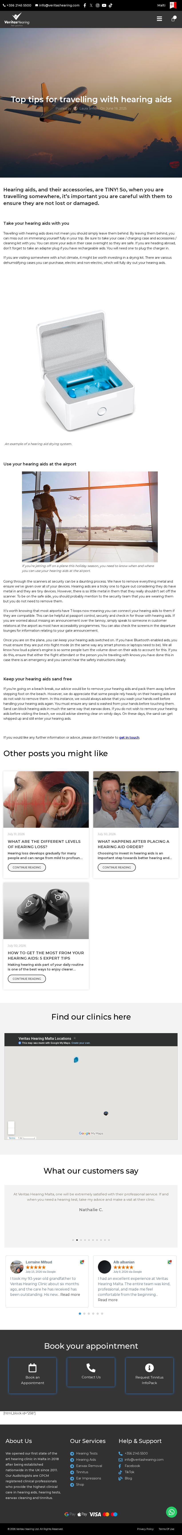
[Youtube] (104, 5)
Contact (91, 1377)
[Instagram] (98, 5)
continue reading (27, 867)
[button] (73, 1240)
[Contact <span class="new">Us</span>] (91, 1367)
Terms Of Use (166, 1529)
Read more (70, 1295)
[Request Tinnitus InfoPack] (149, 1367)
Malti (161, 5)
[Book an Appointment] (32, 1367)
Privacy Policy (145, 1529)
